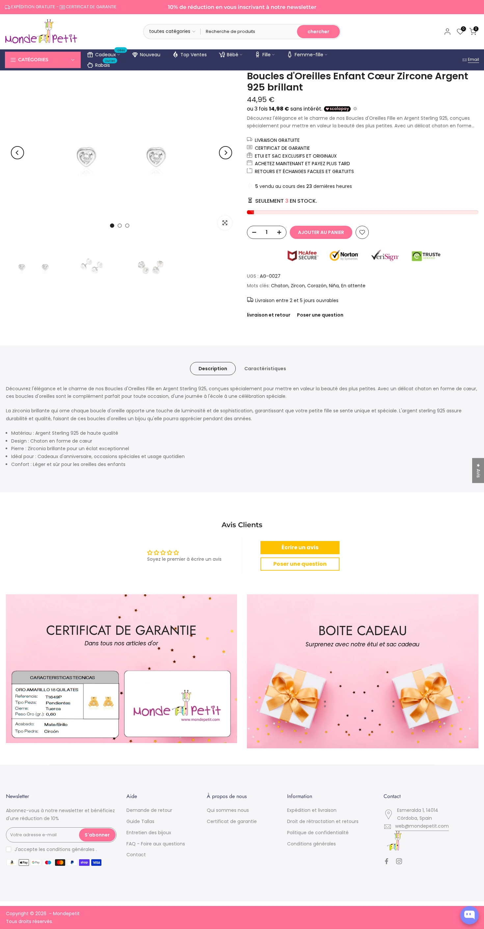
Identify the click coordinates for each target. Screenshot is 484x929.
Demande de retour (149, 810)
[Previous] (17, 152)
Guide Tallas (140, 821)
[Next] (225, 152)
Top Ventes (193, 54)
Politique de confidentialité (318, 832)
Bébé (232, 54)
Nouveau (150, 54)
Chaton (279, 285)
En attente (353, 285)
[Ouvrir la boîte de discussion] (469, 915)
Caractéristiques (265, 368)
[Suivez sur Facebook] (387, 861)
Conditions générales (311, 843)
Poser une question (320, 315)
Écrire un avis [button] (300, 547)
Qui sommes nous (228, 810)
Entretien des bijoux (148, 832)
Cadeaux (110, 53)
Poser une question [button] (300, 564)
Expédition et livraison (311, 810)
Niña (334, 285)
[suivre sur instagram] (399, 861)
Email (473, 59)
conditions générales (70, 849)
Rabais (105, 64)
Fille (266, 54)
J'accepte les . (55, 849)
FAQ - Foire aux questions (155, 843)
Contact (136, 854)
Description (213, 368)
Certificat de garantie (232, 821)
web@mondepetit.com (422, 826)
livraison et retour (268, 315)
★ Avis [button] (478, 470)
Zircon (298, 285)
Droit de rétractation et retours (323, 821)
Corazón (317, 285)
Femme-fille (309, 54)
